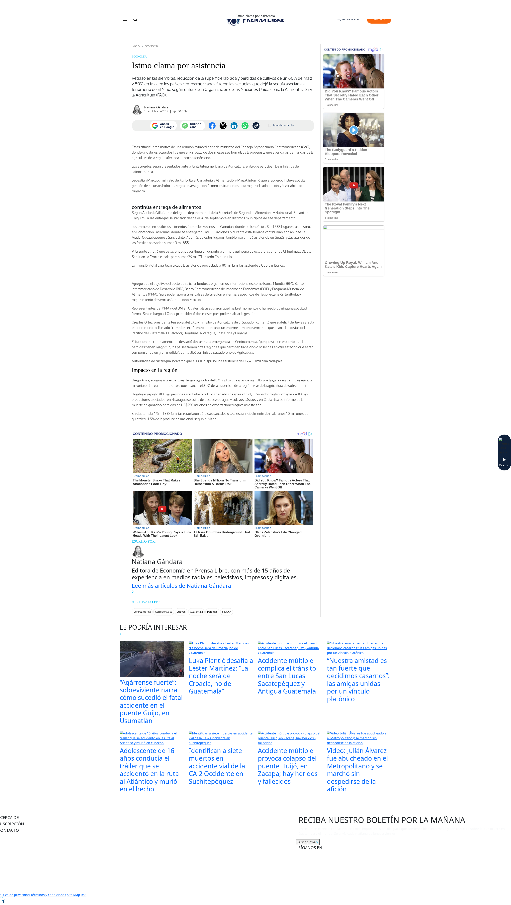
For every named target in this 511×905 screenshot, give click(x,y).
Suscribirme (306, 842)
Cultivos (181, 611)
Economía (152, 46)
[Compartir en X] (223, 125)
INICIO (136, 46)
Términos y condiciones (48, 895)
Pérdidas (212, 611)
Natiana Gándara (156, 107)
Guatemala (196, 611)
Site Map (73, 895)
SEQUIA (226, 611)
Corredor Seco (163, 611)
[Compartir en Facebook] (212, 125)
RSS (83, 895)
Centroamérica (142, 611)
